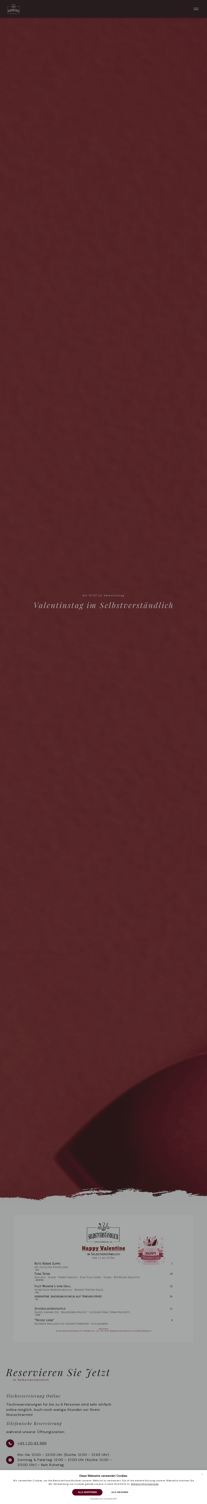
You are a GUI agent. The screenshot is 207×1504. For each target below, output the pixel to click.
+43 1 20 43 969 (32, 1443)
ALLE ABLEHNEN (119, 1492)
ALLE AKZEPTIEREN (87, 1492)
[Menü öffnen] (196, 9)
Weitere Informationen (145, 1484)
